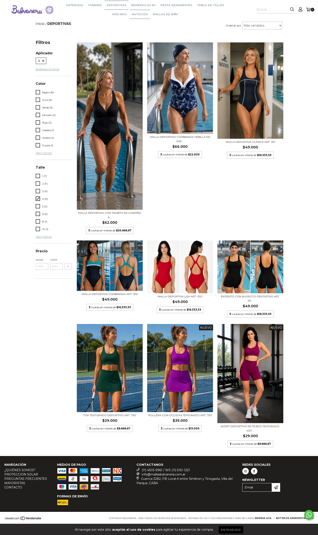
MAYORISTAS (14, 483)
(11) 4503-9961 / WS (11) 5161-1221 (166, 470)
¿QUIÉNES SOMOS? (19, 470)
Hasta (53, 259)
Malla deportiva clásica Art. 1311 (250, 141)
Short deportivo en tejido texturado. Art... (250, 428)
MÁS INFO (119, 14)
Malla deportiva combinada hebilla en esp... (180, 139)
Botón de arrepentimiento (295, 518)
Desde (39, 259)
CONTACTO (13, 487)
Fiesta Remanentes (176, 5)
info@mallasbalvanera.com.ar (163, 474)
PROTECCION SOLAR (21, 474)
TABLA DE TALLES (210, 5)
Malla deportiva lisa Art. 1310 (180, 296)
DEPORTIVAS (116, 5)
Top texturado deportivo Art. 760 (109, 415)
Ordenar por (233, 25)
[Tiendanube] (23, 519)
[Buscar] (292, 9)
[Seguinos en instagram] (245, 471)
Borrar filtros (47, 69)
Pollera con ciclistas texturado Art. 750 (180, 415)
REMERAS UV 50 (143, 5)
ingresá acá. (263, 518)
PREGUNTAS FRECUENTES (25, 479)
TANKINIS (95, 5)
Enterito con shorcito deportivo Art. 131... (250, 298)
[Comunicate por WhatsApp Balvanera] (309, 515)
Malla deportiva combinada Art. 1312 (110, 294)
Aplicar (68, 266)
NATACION (140, 14)
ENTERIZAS (74, 5)
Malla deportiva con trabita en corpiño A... (109, 215)
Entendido (231, 529)
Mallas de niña (165, 14)
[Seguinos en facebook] (254, 471)
